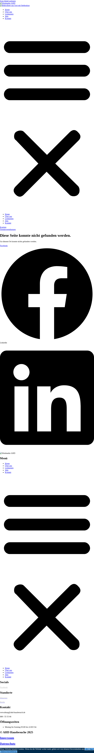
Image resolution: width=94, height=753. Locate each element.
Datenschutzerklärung (8, 752)
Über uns (8, 12)
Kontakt (8, 18)
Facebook (4, 687)
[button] (47, 116)
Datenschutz (7, 743)
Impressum (7, 737)
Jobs (6, 16)
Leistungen (9, 14)
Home (7, 10)
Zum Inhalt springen (8, 1)
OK (87, 749)
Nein (91, 749)
